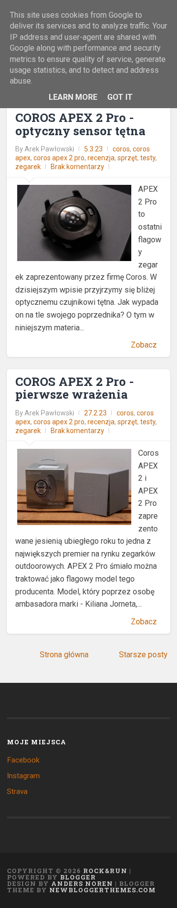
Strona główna (64, 654)
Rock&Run (105, 871)
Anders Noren (82, 883)
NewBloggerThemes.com (102, 890)
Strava (17, 791)
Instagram (23, 775)
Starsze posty (143, 654)
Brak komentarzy (77, 167)
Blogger (78, 877)
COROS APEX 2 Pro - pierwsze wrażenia (74, 388)
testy (147, 158)
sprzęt (127, 158)
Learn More (73, 97)
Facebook (23, 760)
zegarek (28, 167)
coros (121, 149)
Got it (120, 97)
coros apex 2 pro (59, 158)
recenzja (101, 158)
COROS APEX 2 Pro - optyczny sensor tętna (80, 124)
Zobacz (144, 345)
